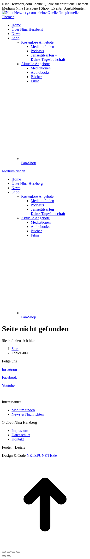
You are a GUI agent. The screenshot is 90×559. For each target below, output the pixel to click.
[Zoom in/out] (18, 552)
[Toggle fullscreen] (13, 552)
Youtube (8, 386)
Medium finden (23, 410)
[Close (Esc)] (4, 552)
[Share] (9, 552)
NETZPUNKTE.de (42, 455)
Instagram (9, 369)
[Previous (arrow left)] (4, 556)
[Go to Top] (45, 546)
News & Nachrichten (28, 414)
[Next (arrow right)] (9, 556)
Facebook (9, 377)
